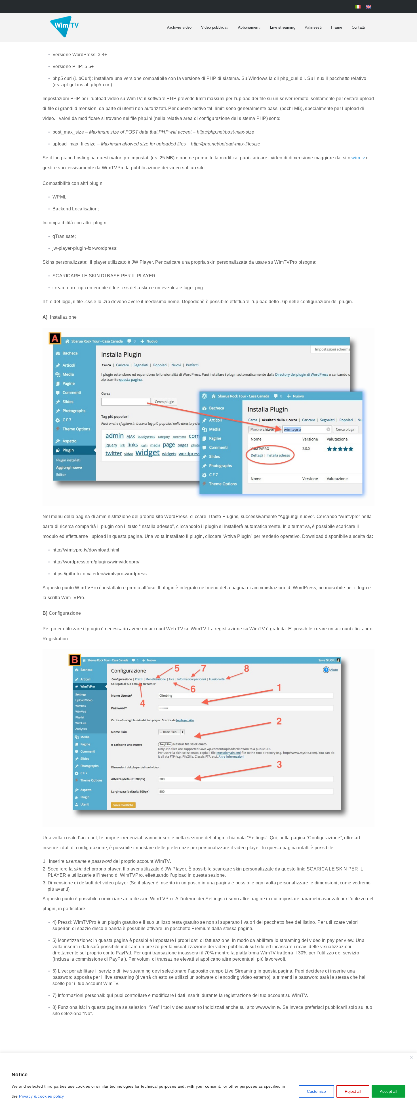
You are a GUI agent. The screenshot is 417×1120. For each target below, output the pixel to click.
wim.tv (358, 157)
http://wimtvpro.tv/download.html (85, 550)
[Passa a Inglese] (368, 6)
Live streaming (282, 27)
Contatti (358, 27)
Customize (316, 1091)
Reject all (353, 1091)
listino (309, 922)
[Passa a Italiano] (358, 6)
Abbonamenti (249, 27)
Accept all (388, 1091)
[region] (208, 1086)
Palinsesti (313, 27)
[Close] (411, 1057)
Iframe (336, 27)
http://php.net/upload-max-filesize (225, 143)
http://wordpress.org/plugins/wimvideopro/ (95, 561)
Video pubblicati (215, 27)
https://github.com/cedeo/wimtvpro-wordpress (99, 573)
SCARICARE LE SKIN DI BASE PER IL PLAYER (104, 275)
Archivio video (179, 27)
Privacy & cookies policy (41, 1096)
